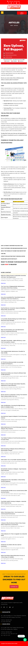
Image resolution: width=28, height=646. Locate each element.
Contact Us (14, 586)
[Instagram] (14, 3)
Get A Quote (21, 13)
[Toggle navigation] (2, 12)
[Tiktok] (19, 3)
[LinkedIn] (11, 3)
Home (11, 25)
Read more (3, 283)
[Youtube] (16, 3)
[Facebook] (9, 3)
